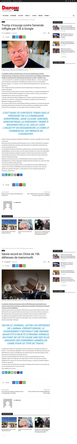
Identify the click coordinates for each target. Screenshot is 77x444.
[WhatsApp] (24, 36)
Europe (36, 229)
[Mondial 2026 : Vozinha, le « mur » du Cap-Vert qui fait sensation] (56, 35)
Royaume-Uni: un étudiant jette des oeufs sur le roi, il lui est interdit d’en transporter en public (42, 233)
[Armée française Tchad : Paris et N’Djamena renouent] (9, 224)
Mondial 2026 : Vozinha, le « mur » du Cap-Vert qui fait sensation (67, 35)
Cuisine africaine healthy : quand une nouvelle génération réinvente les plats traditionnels (68, 28)
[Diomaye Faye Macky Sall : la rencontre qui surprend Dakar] (56, 43)
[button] (73, 15)
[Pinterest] (20, 36)
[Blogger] (66, 1)
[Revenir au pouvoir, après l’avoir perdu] (25, 224)
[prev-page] (3, 238)
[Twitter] (74, 1)
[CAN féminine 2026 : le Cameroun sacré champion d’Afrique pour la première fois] (56, 50)
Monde (7, 19)
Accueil (3, 19)
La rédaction (7, 33)
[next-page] (5, 238)
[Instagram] (70, 1)
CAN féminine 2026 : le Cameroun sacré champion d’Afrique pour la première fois (68, 50)
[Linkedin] (72, 1)
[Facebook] (68, 1)
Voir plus (63, 56)
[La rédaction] (3, 33)
